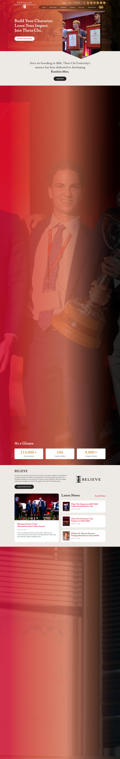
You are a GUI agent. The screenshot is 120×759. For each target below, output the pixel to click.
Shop (70, 3)
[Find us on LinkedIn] (97, 2)
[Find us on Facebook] (91, 2)
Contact (64, 3)
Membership (52, 7)
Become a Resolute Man (24, 38)
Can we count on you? (24, 487)
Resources (81, 7)
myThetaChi (77, 2)
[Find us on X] (101, 2)
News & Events (92, 7)
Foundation (63, 7)
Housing (72, 7)
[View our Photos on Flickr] (104, 2)
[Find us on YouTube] (94, 2)
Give (101, 7)
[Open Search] (84, 2)
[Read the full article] (37, 507)
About (44, 7)
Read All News (100, 496)
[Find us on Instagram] (88, 2)
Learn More (60, 78)
